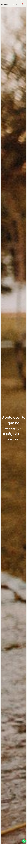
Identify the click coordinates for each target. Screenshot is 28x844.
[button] (25, 4)
